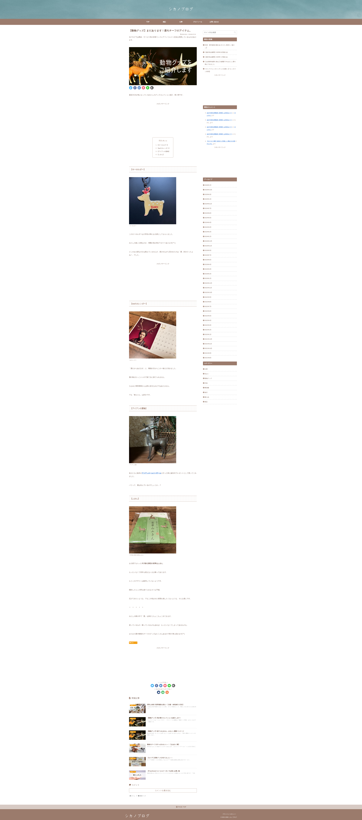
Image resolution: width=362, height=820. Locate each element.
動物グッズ (134, 642)
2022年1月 (208, 334)
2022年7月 (208, 306)
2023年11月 (208, 246)
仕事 (206, 369)
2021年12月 (208, 339)
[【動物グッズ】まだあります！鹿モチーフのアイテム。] (139, 87)
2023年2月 (208, 274)
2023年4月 (208, 264)
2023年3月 (208, 269)
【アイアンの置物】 (163, 151)
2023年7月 (208, 255)
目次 (160, 141)
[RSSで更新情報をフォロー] (167, 692)
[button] (235, 32)
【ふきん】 (160, 154)
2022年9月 (208, 297)
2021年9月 (208, 353)
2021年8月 (208, 358)
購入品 (207, 397)
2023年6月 (208, 260)
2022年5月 (208, 316)
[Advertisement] (163, 118)
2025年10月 (208, 190)
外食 (206, 383)
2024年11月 (208, 204)
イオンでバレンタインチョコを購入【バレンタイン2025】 (220, 70)
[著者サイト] (158, 692)
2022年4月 (208, 320)
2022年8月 (208, 302)
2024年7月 (208, 208)
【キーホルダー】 (162, 145)
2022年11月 (208, 288)
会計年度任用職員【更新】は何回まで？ (219, 113)
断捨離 (207, 387)
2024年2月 (208, 232)
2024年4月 (208, 222)
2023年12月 (208, 241)
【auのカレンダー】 (163, 148)
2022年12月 (208, 283)
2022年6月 (208, 311)
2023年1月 (208, 278)
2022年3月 (208, 325)
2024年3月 (208, 227)
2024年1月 (208, 236)
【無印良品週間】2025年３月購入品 (216, 57)
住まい (207, 374)
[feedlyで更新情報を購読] (163, 692)
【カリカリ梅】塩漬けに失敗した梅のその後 (221, 141)
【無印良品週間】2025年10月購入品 (216, 52)
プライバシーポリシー (229, 814)
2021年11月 (208, 344)
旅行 (206, 392)
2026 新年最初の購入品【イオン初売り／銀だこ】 (220, 46)
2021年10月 (208, 348)
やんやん (209, 144)
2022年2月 (208, 330)
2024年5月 (208, 217)
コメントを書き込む (163, 790)
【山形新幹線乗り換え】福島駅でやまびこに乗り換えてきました (220, 63)
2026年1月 (208, 185)
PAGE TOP (182, 807)
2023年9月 (208, 250)
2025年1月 (208, 199)
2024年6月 (208, 213)
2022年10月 (208, 292)
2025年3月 (208, 194)
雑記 (206, 402)
